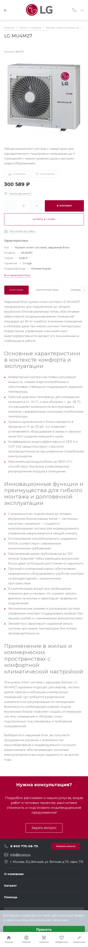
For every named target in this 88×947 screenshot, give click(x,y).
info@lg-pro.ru (20, 855)
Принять (44, 930)
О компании (14, 874)
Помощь (10, 897)
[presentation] (84, 290)
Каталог (10, 885)
